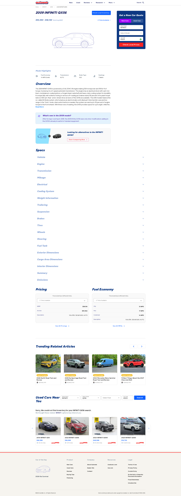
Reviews (69, 471)
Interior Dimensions (47, 266)
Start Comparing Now (77, 139)
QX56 (51, 7)
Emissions (42, 279)
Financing (70, 478)
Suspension (43, 211)
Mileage (41, 177)
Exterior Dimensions (48, 252)
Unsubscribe (132, 483)
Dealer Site (90, 468)
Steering (41, 239)
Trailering (42, 204)
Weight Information (47, 198)
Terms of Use (132, 464)
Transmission (44, 170)
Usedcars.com (112, 464)
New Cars (125, 21)
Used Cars (137, 21)
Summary (42, 273)
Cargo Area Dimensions (49, 259)
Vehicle (41, 157)
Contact (89, 471)
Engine (40, 164)
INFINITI (44, 7)
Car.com (110, 468)
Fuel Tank (42, 245)
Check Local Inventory (101, 13)
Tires (40, 225)
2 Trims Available (103, 20)
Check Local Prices (131, 45)
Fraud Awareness (133, 479)
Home (37, 7)
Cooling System (45, 191)
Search (140, 398)
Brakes (40, 218)
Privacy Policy (132, 468)
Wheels (41, 232)
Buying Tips (70, 474)
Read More (40, 107)
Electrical (42, 184)
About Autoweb (92, 464)
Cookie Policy (132, 471)
